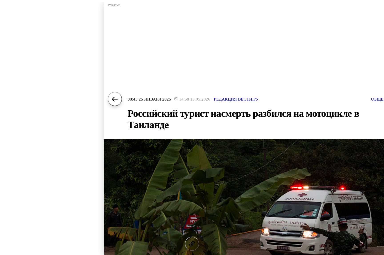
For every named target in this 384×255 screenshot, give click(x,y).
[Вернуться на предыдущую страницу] (115, 99)
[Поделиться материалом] (192, 244)
